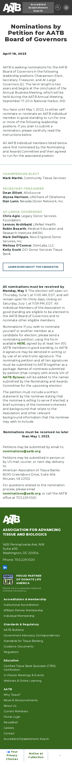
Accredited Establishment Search (38, 7)
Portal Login (12, 717)
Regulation (11, 652)
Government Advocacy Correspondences (32, 635)
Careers (9, 728)
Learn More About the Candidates (33, 266)
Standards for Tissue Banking (23, 641)
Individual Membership (19, 616)
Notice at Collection (36, 755)
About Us (10, 705)
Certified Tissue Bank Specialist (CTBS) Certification (30, 667)
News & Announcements (21, 700)
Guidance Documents (18, 646)
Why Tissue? (12, 694)
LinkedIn (5, 567)
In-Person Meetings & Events (24, 675)
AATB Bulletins (14, 630)
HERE (21, 343)
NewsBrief (11, 722)
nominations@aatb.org (22, 451)
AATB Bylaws (13, 377)
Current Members (16, 711)
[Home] (12, 8)
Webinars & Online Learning (22, 680)
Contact (9, 733)
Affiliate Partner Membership (23, 610)
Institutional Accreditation (21, 605)
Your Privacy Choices (12, 755)
